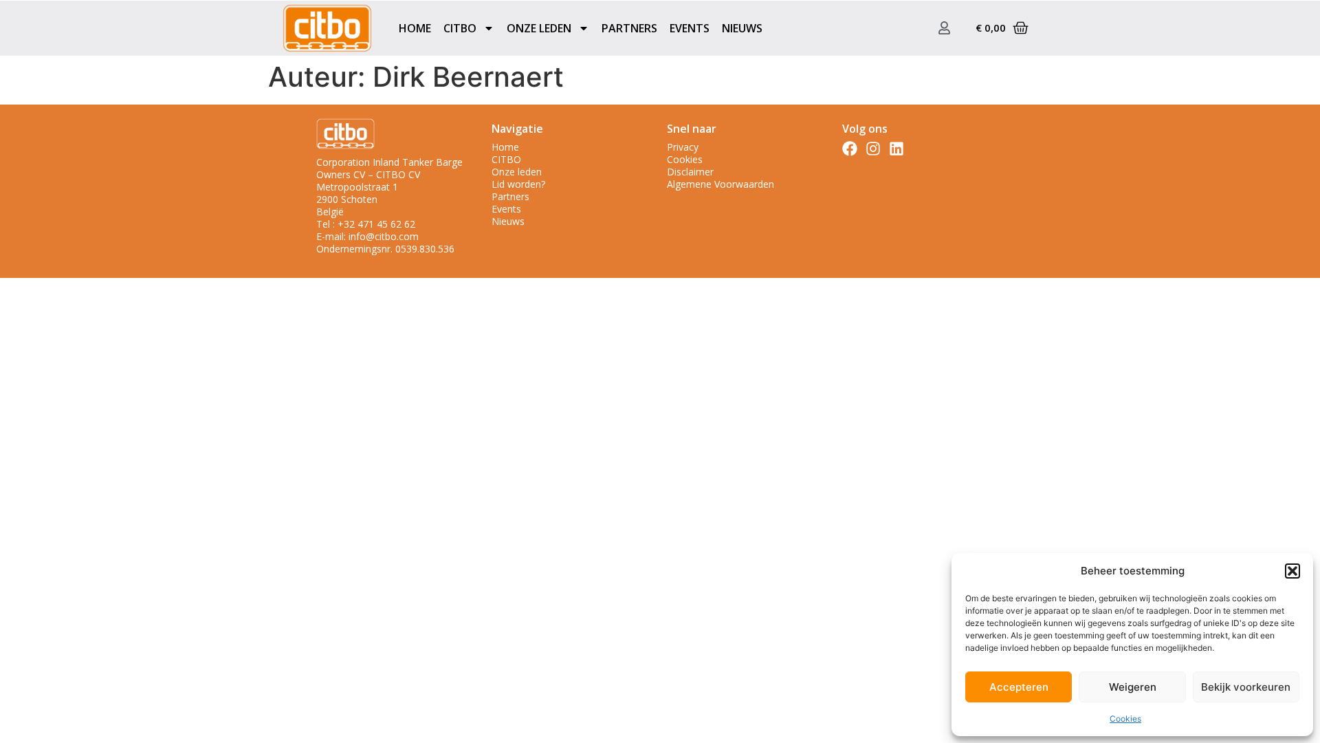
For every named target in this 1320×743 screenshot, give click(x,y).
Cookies (1125, 718)
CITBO (506, 159)
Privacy (682, 147)
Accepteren (1018, 686)
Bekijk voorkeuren (1245, 686)
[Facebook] (849, 148)
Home (415, 28)
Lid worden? (518, 184)
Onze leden (517, 172)
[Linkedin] (896, 148)
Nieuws (742, 28)
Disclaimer (690, 172)
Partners (629, 28)
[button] (1292, 571)
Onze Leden (539, 28)
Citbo (459, 28)
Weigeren (1132, 686)
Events (690, 28)
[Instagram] (873, 148)
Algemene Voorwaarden (720, 184)
